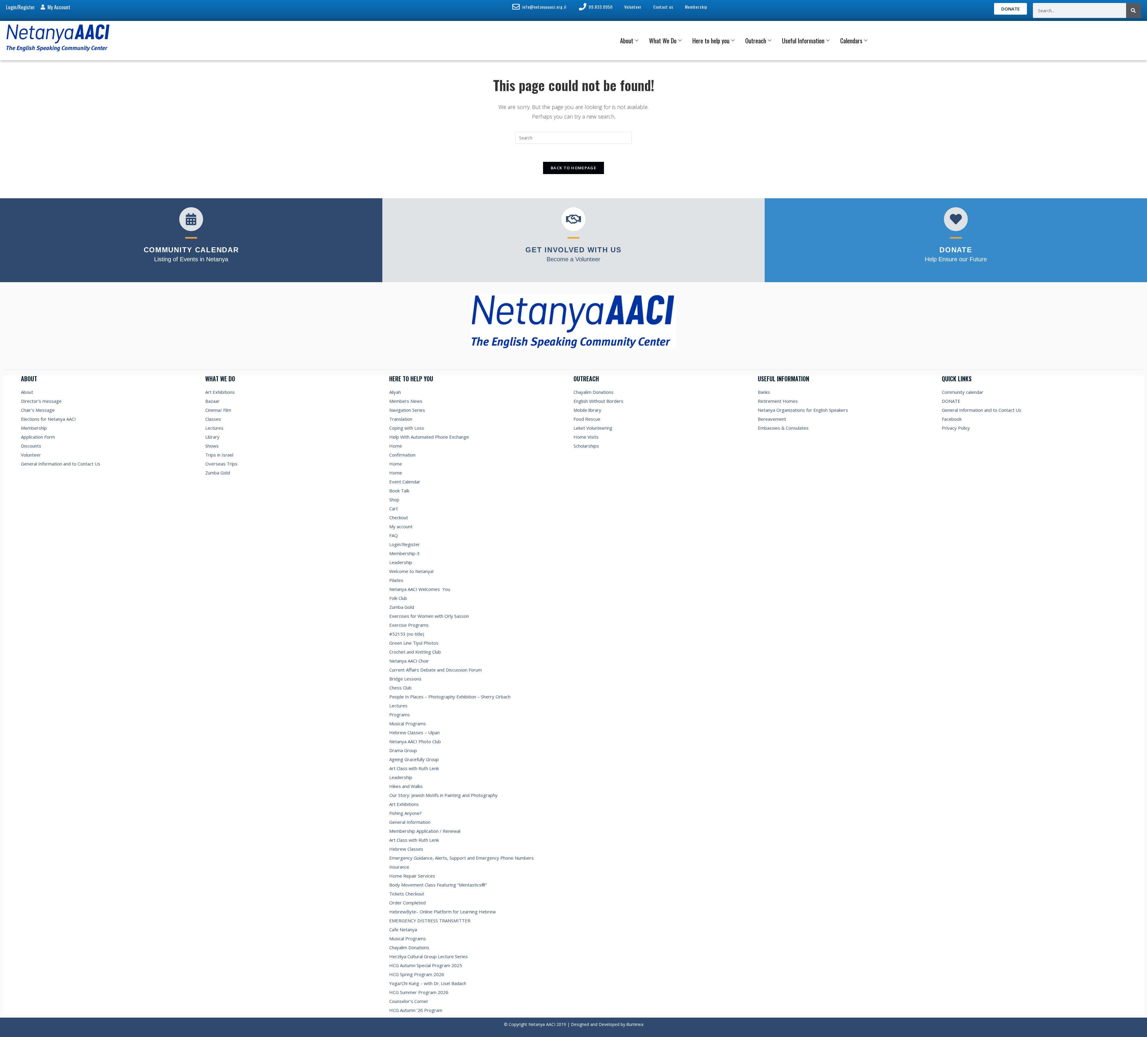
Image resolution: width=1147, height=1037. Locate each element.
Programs (399, 715)
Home (395, 446)
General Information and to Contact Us (60, 464)
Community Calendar (191, 250)
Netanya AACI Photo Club (415, 741)
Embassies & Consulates (783, 428)
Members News (405, 401)
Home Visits (586, 437)
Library (212, 437)
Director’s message (41, 401)
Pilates (396, 580)
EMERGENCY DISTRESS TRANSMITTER (430, 921)
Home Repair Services (412, 876)
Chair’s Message (38, 410)
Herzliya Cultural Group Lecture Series (428, 956)
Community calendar (962, 392)
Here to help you (710, 40)
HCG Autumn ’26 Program (415, 1010)
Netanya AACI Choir (409, 661)
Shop (394, 500)
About (626, 40)
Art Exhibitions (220, 392)
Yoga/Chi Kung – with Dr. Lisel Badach (427, 983)
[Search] (1133, 10)
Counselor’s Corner (408, 1001)
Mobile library (587, 410)
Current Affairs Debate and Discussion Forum (435, 670)
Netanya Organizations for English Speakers (803, 410)
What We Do (663, 40)
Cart (393, 508)
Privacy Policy (956, 428)
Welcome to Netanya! (411, 571)
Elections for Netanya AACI (48, 419)
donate (955, 250)
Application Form (38, 437)
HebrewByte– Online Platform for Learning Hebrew (442, 912)
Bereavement (772, 419)
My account (401, 526)
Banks (764, 392)
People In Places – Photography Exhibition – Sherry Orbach (449, 697)
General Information (409, 822)
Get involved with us (573, 250)
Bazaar (212, 401)
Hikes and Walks (406, 786)
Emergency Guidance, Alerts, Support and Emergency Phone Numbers (461, 858)
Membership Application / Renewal (424, 831)
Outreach (755, 40)
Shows (212, 446)
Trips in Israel (219, 455)
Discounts (31, 446)
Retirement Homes (778, 401)
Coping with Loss (406, 428)
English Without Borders (598, 401)
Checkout (398, 517)
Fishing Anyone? (405, 813)
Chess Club (400, 688)
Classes (213, 419)
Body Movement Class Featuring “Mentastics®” (438, 885)
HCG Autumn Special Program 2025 (425, 965)
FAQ (393, 535)
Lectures (214, 428)
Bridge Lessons (405, 679)
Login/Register (404, 544)
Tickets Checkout (406, 894)
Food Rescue (587, 419)
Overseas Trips (221, 464)
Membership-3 (404, 553)
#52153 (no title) (406, 634)
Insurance (399, 867)
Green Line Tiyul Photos (413, 643)
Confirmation (402, 455)
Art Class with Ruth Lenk (414, 768)
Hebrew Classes (406, 849)
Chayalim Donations (409, 947)
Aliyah (395, 392)
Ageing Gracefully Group (414, 759)
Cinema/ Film (218, 410)
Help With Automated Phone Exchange (429, 437)
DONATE (951, 401)
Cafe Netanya (403, 929)
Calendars (851, 40)
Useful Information (803, 40)
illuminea (634, 1024)
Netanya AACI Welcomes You (419, 589)
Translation (400, 419)
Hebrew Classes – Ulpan (414, 732)
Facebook (952, 419)
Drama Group (403, 750)
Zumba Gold (217, 473)
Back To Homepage (573, 167)
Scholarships (586, 446)
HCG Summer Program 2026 (418, 992)
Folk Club (398, 598)
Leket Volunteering (593, 428)
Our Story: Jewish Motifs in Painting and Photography (443, 795)
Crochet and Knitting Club (415, 652)
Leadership (400, 562)
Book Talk (399, 491)
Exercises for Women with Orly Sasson (429, 616)
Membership (34, 428)
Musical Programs (407, 723)
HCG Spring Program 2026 (416, 974)
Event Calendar (404, 482)
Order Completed (407, 903)
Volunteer (31, 455)
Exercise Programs (409, 625)
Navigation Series (407, 410)
